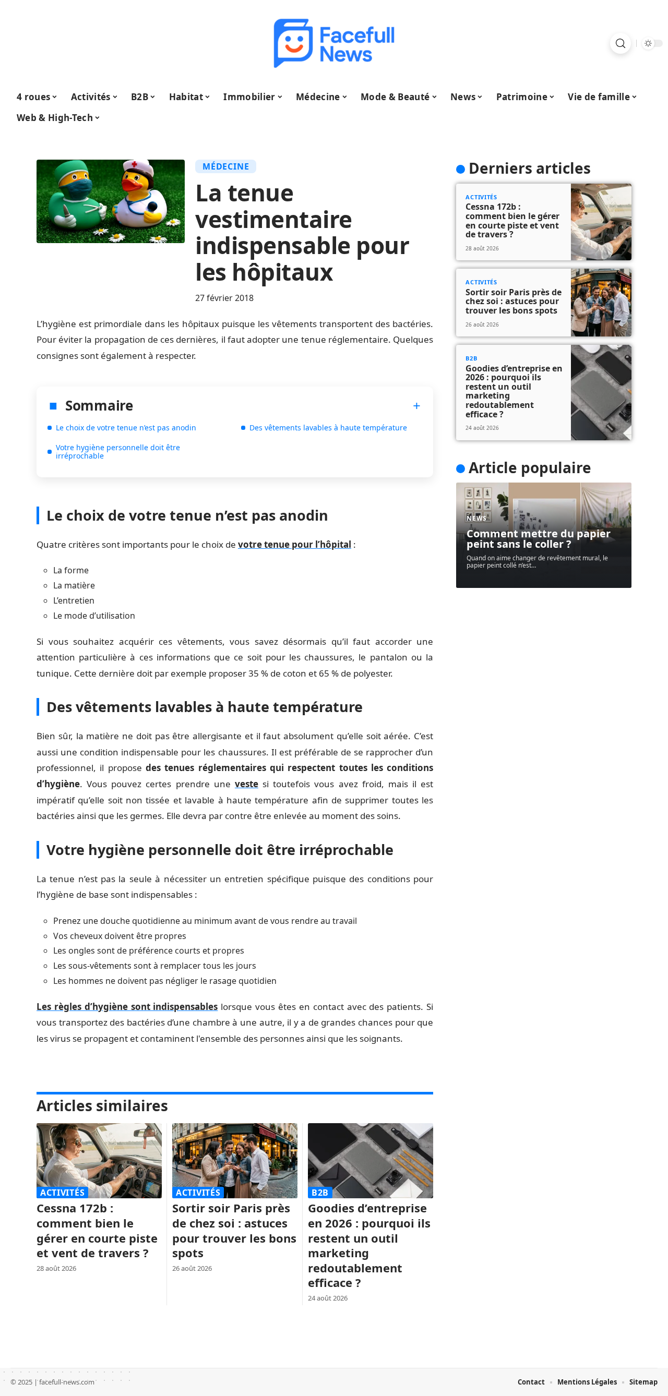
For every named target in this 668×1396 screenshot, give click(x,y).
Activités (62, 1192)
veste (246, 784)
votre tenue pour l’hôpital (294, 544)
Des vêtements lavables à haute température (328, 427)
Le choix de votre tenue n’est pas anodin (126, 427)
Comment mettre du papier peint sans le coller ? (539, 538)
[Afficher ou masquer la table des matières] (277, 406)
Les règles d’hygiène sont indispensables (127, 1007)
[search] (620, 43)
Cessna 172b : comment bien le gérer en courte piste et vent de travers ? (97, 1230)
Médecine (225, 166)
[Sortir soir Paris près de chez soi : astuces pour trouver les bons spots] (234, 1160)
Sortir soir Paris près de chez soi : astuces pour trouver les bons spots (234, 1230)
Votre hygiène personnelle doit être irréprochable (118, 451)
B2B (320, 1192)
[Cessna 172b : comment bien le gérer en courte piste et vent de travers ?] (99, 1160)
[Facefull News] (334, 43)
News (477, 518)
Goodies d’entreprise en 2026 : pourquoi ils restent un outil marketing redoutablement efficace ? (369, 1245)
